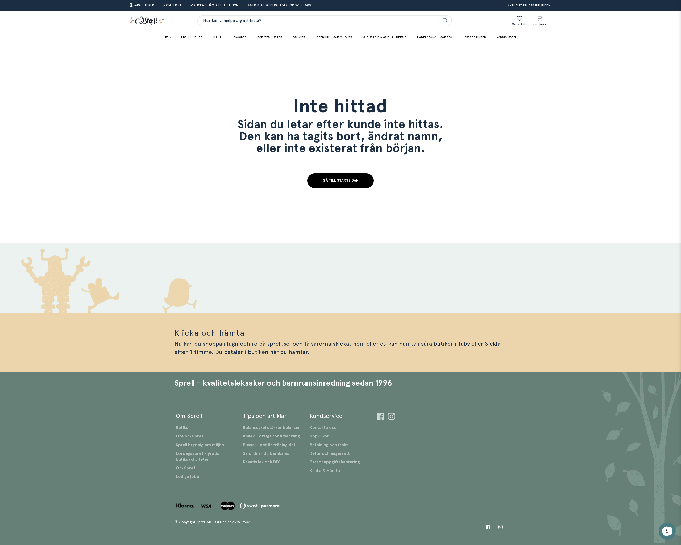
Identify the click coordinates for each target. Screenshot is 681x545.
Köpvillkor (319, 436)
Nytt (217, 36)
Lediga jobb (187, 476)
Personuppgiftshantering (335, 462)
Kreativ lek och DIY (261, 462)
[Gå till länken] (380, 417)
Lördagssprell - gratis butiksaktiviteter (197, 456)
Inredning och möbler (334, 36)
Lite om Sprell (189, 436)
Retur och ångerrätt (330, 453)
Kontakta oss (323, 428)
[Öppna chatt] (667, 531)
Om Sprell (185, 468)
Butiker (183, 428)
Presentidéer (475, 36)
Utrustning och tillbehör (384, 36)
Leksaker (239, 36)
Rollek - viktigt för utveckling (271, 436)
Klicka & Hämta (325, 471)
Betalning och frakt (329, 445)
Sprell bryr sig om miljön (200, 445)
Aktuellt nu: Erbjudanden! (529, 5)
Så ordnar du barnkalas (266, 453)
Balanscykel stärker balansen (272, 428)
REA (168, 36)
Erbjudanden (192, 36)
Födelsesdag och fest (435, 36)
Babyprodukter (269, 36)
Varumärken (506, 36)
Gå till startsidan (341, 181)
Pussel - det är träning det (269, 445)
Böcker (299, 36)
